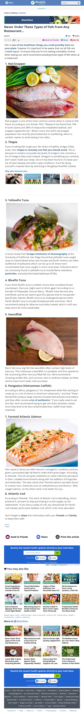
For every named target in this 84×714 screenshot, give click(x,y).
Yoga (49, 706)
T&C (46, 562)
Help (21, 710)
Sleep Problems (64, 690)
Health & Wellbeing (11, 13)
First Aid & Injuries (25, 700)
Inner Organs (58, 697)
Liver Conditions (39, 706)
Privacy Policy (53, 562)
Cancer (7, 690)
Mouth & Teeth (46, 697)
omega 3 (71, 615)
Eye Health (38, 703)
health (17, 615)
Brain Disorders (18, 690)
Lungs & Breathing (70, 700)
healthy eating (62, 615)
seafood (18, 617)
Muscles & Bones (59, 706)
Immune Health (50, 703)
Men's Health (12, 703)
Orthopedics (52, 690)
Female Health (49, 700)
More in (16, 621)
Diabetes (76, 690)
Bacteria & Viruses (72, 697)
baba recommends (39, 615)
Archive (63, 710)
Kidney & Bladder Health (67, 703)
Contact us (11, 710)
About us (30, 710)
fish (55, 615)
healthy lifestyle (26, 615)
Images (7, 526)
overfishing (26, 617)
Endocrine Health (25, 706)
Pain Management (15, 693)
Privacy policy (51, 710)
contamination (9, 617)
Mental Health (12, 700)
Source (7, 524)
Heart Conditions (19, 697)
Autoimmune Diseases (49, 693)
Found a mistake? (74, 565)
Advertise (73, 710)
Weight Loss (41, 690)
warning (49, 615)
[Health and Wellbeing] (38, 3)
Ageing (59, 700)
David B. (7, 36)
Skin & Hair (30, 690)
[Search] (78, 3)
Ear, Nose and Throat (31, 693)
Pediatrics (38, 700)
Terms (39, 710)
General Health (33, 697)
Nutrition (63, 693)
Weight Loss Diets (26, 703)
